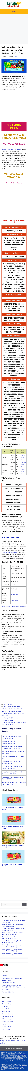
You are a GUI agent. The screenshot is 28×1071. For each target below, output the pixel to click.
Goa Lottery (5, 1006)
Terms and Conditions (8, 992)
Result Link (14, 600)
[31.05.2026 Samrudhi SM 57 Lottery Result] (14, 800)
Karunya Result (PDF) (23, 471)
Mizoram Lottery (7, 1019)
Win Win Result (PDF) (23, 457)
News (4, 1024)
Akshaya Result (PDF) (23, 464)
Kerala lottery (7, 706)
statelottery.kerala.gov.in (20, 1054)
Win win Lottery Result (14, 713)
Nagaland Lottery (7, 1021)
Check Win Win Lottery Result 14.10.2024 (13, 606)
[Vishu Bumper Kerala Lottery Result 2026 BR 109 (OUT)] (14, 838)
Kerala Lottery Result (16, 1048)
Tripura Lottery (6, 1029)
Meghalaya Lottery (7, 1016)
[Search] (24, 904)
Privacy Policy (6, 989)
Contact (4, 975)
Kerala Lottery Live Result (20, 1066)
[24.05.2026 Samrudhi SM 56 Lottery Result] (14, 819)
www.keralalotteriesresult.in (9, 552)
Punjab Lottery (6, 1026)
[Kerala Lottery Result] (14, 4)
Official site (14, 594)
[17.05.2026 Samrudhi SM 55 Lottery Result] (14, 856)
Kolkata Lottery (6, 1011)
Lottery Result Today (8, 982)
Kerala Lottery (8, 704)
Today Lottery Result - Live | (10, 1041)
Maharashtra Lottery (8, 1014)
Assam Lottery (6, 1001)
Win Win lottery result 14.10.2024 (11, 149)
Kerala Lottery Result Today (10, 537)
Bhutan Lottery (6, 1004)
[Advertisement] (14, 28)
